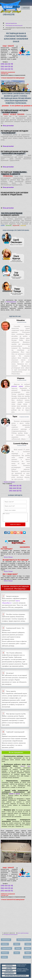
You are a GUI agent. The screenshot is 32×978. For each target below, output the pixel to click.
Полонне (18, 948)
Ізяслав (17, 952)
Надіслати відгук (15, 524)
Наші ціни (9, 970)
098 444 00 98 (8, 15)
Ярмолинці (27, 957)
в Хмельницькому (10, 301)
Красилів (27, 948)
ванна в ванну (14, 794)
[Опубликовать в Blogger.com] (18, 532)
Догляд (9, 968)
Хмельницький (6, 939)
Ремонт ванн (25, 766)
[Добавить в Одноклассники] (12, 532)
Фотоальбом (9, 973)
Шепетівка (4, 944)
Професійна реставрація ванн (15, 976)
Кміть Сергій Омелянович (23, 933)
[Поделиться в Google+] (21, 532)
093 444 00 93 (7, 69)
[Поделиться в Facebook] (5, 532)
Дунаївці (4, 957)
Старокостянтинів (6, 948)
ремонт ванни (17, 386)
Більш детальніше (8, 125)
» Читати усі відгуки (9, 482)
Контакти (9, 965)
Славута (28, 944)
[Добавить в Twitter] (24, 532)
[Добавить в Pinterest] (15, 532)
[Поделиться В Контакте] (8, 532)
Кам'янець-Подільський (24, 939)
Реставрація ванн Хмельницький (10, 934)
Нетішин (17, 944)
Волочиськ (5, 952)
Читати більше (8, 557)
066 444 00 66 (7, 67)
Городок (28, 952)
